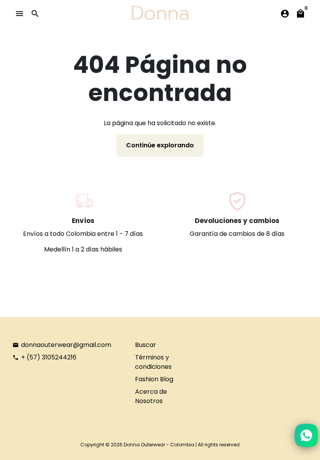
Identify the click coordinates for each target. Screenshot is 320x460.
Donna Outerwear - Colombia (159, 444)
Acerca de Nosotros (151, 396)
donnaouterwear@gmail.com (61, 344)
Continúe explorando (160, 145)
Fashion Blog (154, 379)
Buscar (145, 344)
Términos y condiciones (153, 362)
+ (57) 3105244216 (44, 357)
